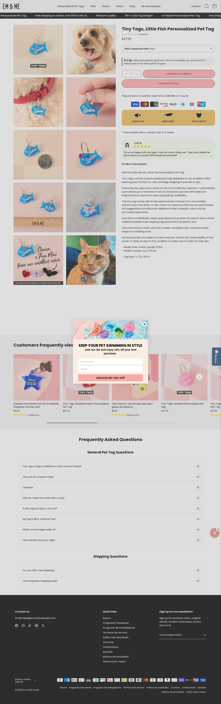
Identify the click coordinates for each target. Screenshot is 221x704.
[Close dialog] (144, 324)
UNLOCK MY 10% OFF (110, 377)
